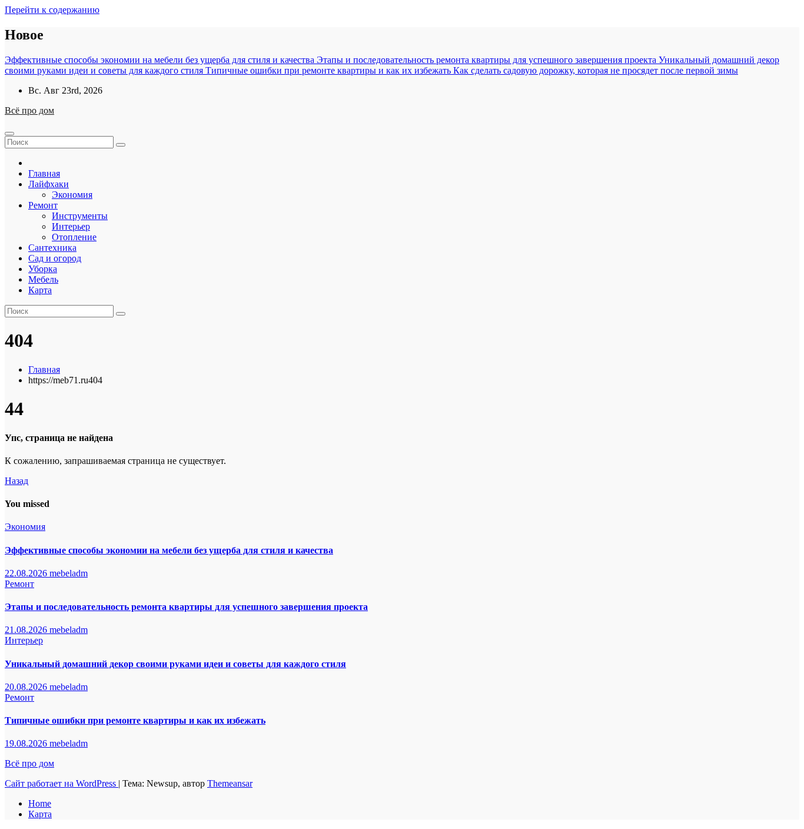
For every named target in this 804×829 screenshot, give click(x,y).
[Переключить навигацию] (9, 133)
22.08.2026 (27, 573)
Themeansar (230, 783)
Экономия (72, 195)
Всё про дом (29, 110)
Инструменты (80, 216)
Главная (44, 173)
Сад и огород (54, 258)
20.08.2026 (27, 687)
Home (39, 803)
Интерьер (71, 226)
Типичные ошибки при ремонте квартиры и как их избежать (135, 720)
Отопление (74, 237)
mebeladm (68, 573)
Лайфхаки (48, 184)
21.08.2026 (27, 630)
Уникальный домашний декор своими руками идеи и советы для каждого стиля (175, 664)
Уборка (42, 269)
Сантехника (52, 248)
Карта (40, 290)
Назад (16, 481)
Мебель (43, 279)
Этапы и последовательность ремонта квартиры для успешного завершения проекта (186, 607)
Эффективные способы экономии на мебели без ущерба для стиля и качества (169, 550)
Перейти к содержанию (52, 10)
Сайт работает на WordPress (61, 783)
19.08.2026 (27, 743)
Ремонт (43, 205)
